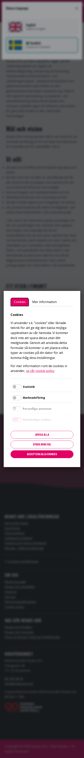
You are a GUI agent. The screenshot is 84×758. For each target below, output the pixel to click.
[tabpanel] (42, 343)
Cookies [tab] (20, 302)
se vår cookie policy (40, 371)
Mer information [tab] (44, 302)
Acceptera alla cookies (42, 454)
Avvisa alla (42, 434)
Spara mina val (42, 444)
